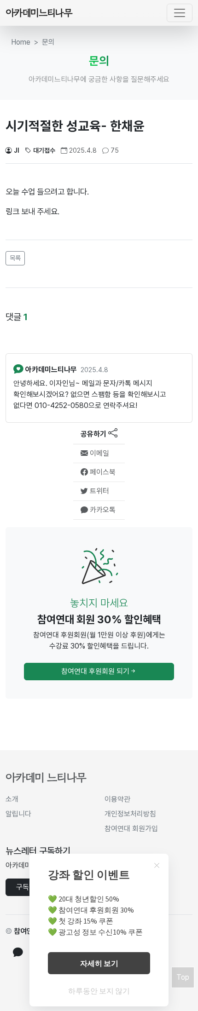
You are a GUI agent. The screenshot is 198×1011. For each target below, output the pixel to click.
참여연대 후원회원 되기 (95, 671)
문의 (48, 42)
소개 (12, 799)
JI (16, 150)
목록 (15, 258)
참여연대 (27, 931)
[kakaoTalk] (18, 952)
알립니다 (18, 814)
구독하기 (29, 887)
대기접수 (44, 150)
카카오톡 (102, 510)
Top (182, 977)
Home (20, 42)
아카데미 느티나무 (46, 777)
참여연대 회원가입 (131, 828)
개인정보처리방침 (130, 814)
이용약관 (117, 799)
